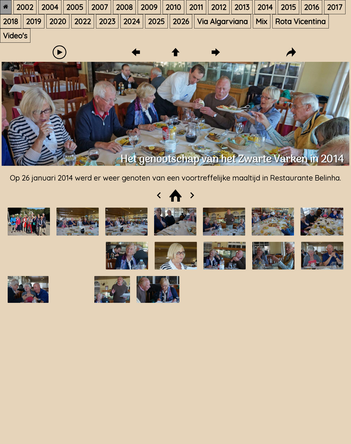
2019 (33, 21)
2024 (131, 21)
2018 (10, 21)
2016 (311, 7)
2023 (107, 21)
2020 (57, 21)
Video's (15, 35)
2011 (196, 7)
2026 (181, 21)
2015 (288, 7)
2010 (173, 7)
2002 (24, 7)
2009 (149, 7)
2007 (99, 7)
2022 (82, 21)
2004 (49, 7)
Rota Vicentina (300, 21)
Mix (261, 21)
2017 (334, 7)
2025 (156, 21)
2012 (219, 7)
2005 (74, 7)
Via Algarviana (222, 21)
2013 (242, 7)
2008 (124, 7)
